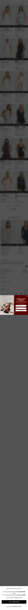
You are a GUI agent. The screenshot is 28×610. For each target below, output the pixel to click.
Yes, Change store (14, 602)
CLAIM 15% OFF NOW (21, 310)
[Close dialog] (27, 295)
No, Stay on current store (14, 606)
